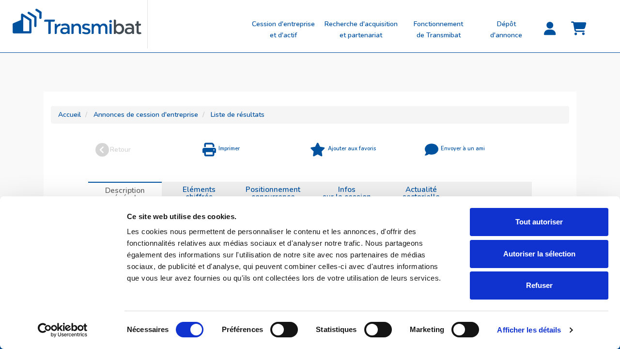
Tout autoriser (539, 222)
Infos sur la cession (347, 193)
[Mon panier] (578, 29)
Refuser (539, 285)
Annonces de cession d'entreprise (145, 114)
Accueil (69, 114)
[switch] (284, 329)
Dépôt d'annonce (506, 29)
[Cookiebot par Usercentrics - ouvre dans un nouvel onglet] (62, 330)
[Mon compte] (549, 29)
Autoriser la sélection (539, 254)
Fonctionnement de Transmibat (438, 29)
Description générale (125, 194)
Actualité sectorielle (421, 193)
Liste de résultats (237, 114)
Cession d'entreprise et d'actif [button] (283, 29)
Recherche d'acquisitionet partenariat (361, 29)
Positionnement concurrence (273, 193)
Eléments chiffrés (199, 193)
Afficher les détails (529, 330)
